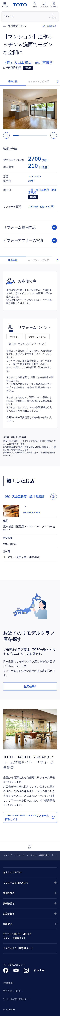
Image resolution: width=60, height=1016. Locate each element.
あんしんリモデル (12, 872)
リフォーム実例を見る (40, 855)
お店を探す (30, 686)
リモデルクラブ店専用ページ (18, 948)
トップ (6, 855)
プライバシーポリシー (13, 991)
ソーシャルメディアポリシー (15, 999)
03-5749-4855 (31, 512)
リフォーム (19, 855)
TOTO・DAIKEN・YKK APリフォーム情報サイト (27, 817)
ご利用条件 (8, 983)
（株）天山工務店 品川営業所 (28, 62)
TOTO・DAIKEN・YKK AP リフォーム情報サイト (17, 936)
